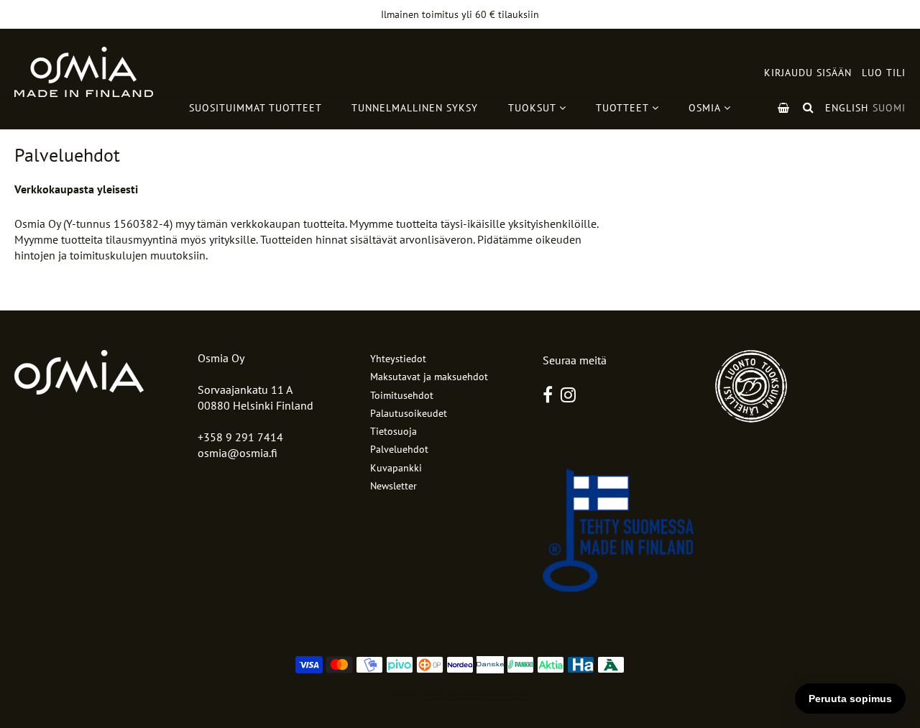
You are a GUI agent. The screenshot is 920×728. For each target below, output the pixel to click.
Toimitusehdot (401, 395)
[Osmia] (83, 72)
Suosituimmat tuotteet (255, 107)
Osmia (433, 693)
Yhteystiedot (398, 358)
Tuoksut (533, 107)
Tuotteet (624, 107)
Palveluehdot (399, 449)
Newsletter (393, 485)
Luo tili (884, 72)
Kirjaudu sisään (808, 72)
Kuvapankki (396, 467)
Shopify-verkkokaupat (488, 693)
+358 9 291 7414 (240, 437)
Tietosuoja (393, 431)
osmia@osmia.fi (237, 453)
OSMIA (706, 107)
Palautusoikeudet (408, 413)
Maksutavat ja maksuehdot (429, 376)
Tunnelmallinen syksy (414, 107)
